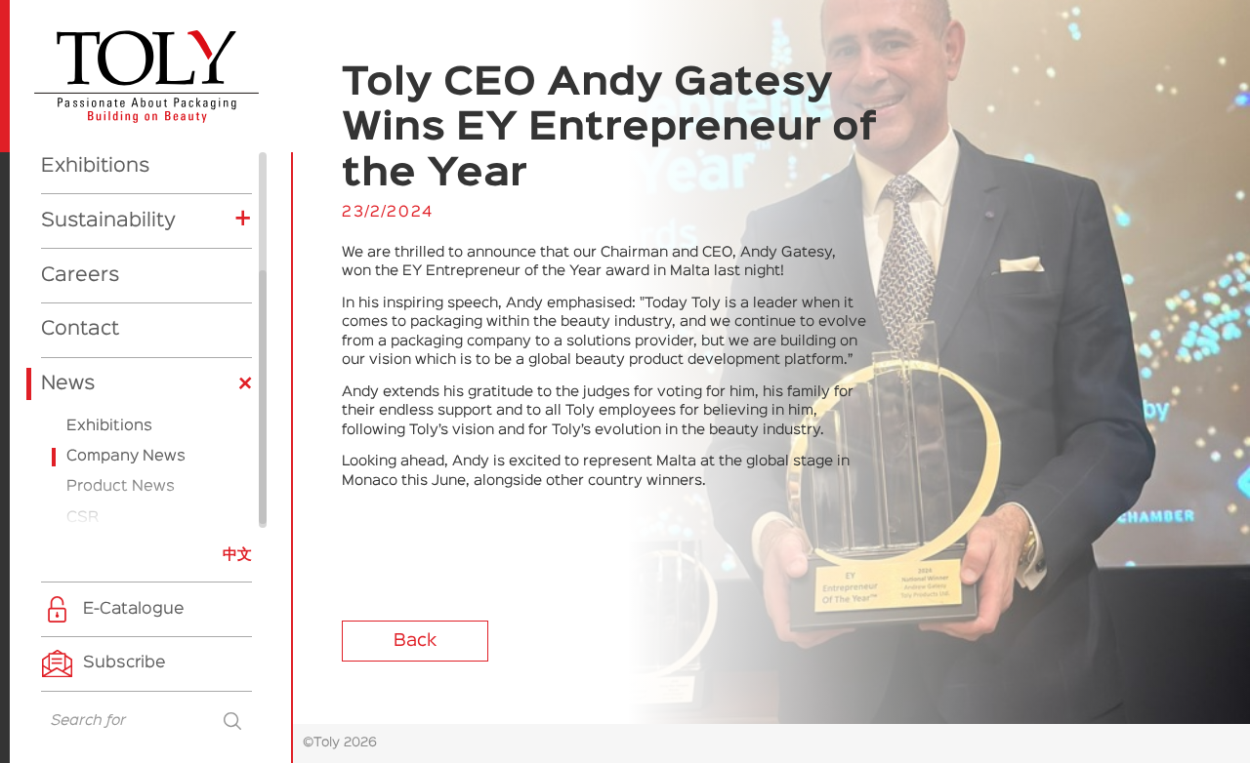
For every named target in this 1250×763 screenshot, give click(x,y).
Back (415, 641)
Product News (120, 487)
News (68, 383)
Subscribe (124, 663)
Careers (80, 275)
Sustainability (108, 220)
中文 (237, 554)
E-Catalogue (134, 609)
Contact (80, 329)
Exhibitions (95, 166)
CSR (82, 518)
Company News (126, 456)
